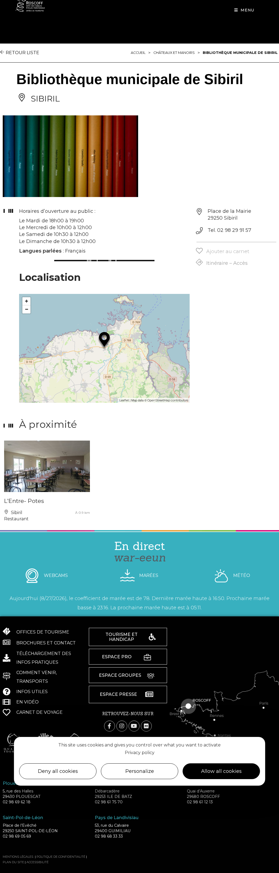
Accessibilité (37, 862)
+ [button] (26, 301)
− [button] (26, 309)
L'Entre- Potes (24, 500)
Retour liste (22, 52)
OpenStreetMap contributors (167, 400)
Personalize (139, 771)
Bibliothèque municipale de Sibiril (240, 53)
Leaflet (124, 400)
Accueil (138, 53)
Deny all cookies (58, 771)
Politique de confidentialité (61, 857)
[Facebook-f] (109, 726)
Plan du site (13, 862)
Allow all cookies (221, 771)
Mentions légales (18, 857)
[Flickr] (146, 726)
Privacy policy (139, 752)
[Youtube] (134, 726)
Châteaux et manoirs (174, 53)
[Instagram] (121, 726)
